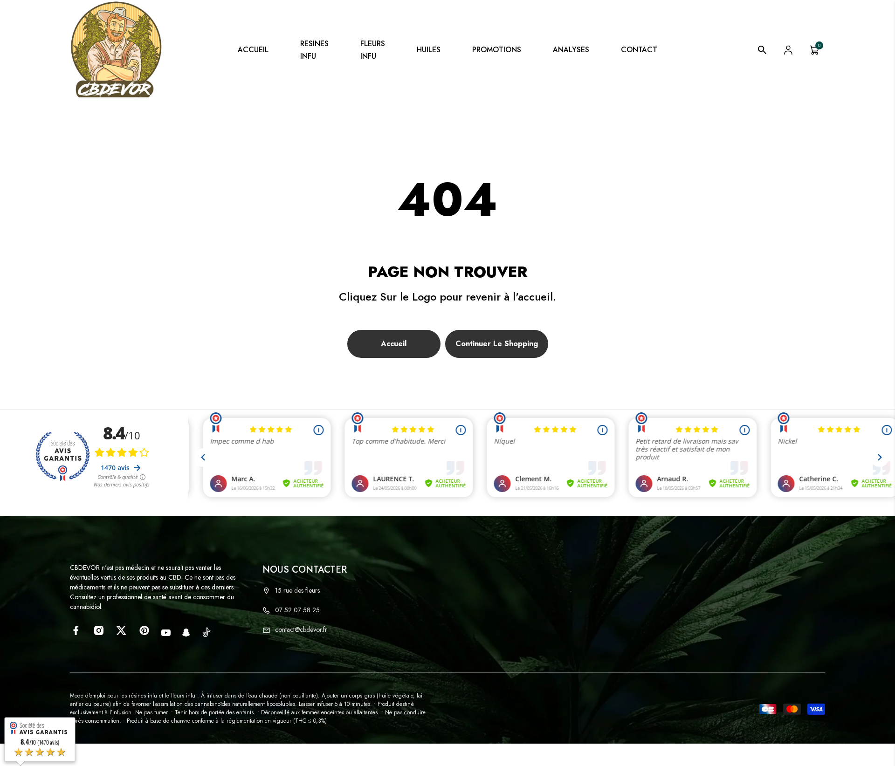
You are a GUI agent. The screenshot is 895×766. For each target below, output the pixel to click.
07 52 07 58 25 (297, 610)
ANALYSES (571, 49)
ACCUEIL (253, 49)
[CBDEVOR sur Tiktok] (206, 631)
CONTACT (639, 49)
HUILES (429, 49)
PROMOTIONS (496, 49)
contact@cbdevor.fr (301, 629)
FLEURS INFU (372, 50)
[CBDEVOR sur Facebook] (76, 630)
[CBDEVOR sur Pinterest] (144, 630)
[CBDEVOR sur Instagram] (98, 630)
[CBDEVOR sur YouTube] (166, 632)
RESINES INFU (314, 50)
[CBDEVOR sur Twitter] (121, 630)
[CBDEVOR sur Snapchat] (186, 632)
